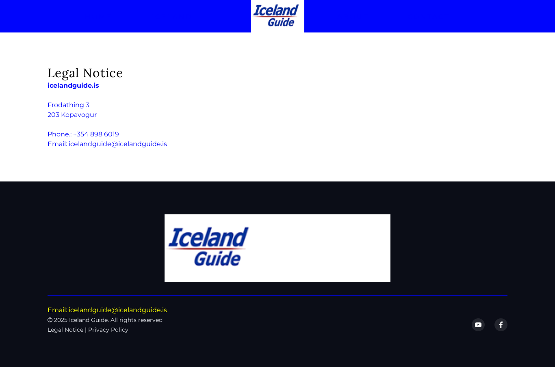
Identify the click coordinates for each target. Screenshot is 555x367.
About (353, 17)
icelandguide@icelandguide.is (118, 144)
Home (99, 17)
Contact (429, 17)
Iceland (172, 17)
